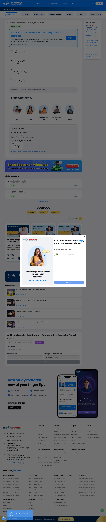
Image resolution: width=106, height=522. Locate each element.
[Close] (84, 236)
